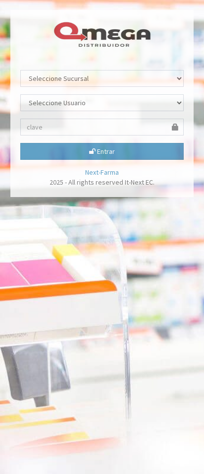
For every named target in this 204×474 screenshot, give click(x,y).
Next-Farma (102, 172)
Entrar (105, 151)
